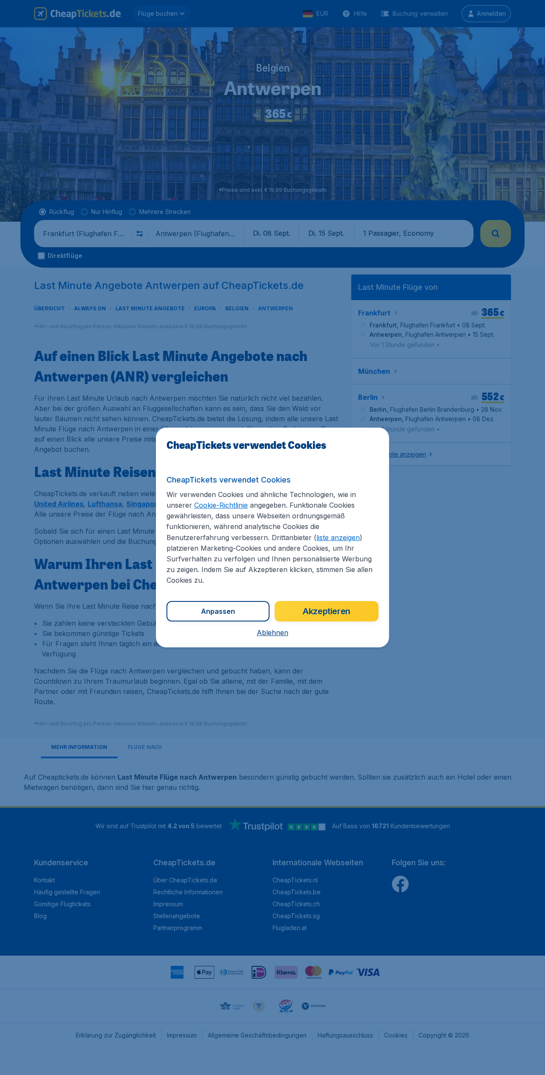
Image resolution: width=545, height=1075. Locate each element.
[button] (272, 632)
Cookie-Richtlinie (221, 505)
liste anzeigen (338, 537)
